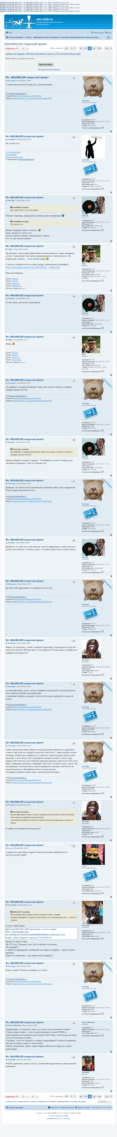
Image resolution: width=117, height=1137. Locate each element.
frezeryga (85, 100)
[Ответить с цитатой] (74, 77)
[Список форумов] (20, 22)
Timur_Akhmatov (88, 1022)
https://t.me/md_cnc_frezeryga (24, 98)
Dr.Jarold (85, 660)
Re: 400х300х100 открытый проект (27, 77)
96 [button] (81, 48)
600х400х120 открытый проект (25, 44)
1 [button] (74, 48)
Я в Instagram (11, 155)
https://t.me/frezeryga (44, 98)
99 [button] (94, 48)
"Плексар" (16, 283)
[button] (66, 48)
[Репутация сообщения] (70, 77)
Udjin (84, 264)
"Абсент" (15, 279)
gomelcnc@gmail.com (26, 159)
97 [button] (85, 48)
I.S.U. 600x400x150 (13, 152)
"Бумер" (15, 281)
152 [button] (106, 48)
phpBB (53, 1113)
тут (23, 288)
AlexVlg (85, 215)
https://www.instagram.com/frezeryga (27, 96)
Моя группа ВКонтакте (14, 157)
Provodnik (86, 925)
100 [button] (99, 48)
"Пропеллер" (16, 286)
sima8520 (85, 160)
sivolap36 (85, 1072)
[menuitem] (9, 33)
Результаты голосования (49, 70)
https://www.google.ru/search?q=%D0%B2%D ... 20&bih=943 (33, 267)
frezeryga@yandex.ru (18, 94)
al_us (84, 866)
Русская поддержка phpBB (58, 1116)
